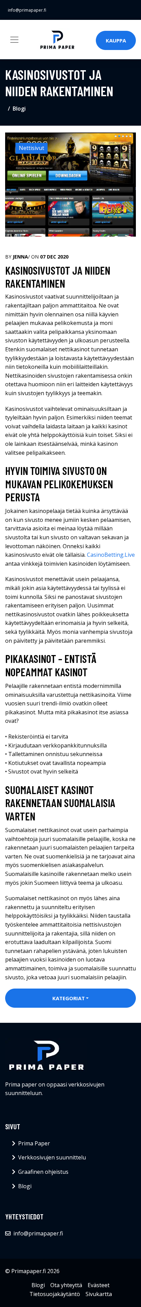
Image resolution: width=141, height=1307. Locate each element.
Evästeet (99, 1285)
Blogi (19, 108)
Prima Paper (34, 1143)
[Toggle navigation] (14, 39)
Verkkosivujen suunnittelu (52, 1157)
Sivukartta (99, 1294)
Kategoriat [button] (68, 998)
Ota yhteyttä (66, 1285)
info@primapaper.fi (27, 10)
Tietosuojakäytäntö (54, 1294)
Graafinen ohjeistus (43, 1172)
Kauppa (116, 40)
